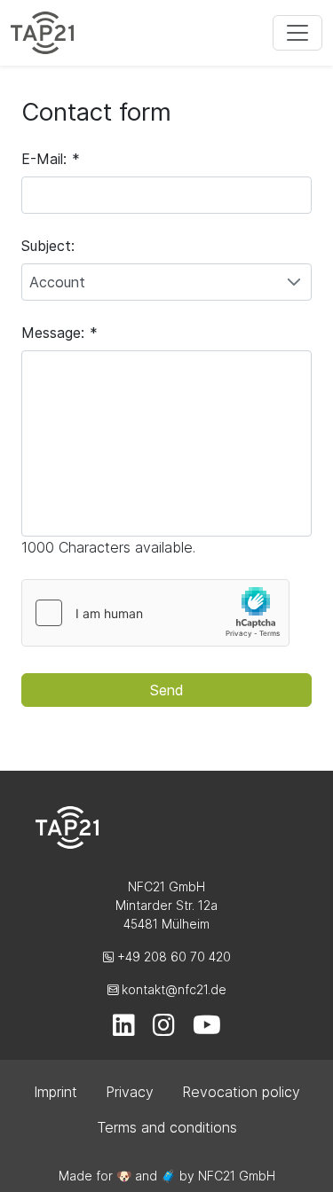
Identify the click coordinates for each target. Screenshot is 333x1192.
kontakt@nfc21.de (172, 989)
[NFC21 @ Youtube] (207, 1029)
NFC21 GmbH (236, 1175)
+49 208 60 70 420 (172, 956)
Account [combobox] (57, 282)
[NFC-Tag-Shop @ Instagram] (164, 1029)
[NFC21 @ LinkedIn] (124, 1029)
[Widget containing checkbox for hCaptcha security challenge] (155, 613)
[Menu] (297, 33)
